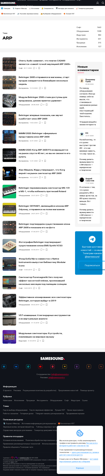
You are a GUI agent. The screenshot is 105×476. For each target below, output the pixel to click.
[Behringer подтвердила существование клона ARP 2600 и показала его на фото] (9, 227)
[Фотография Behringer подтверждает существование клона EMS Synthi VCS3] (9, 246)
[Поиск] (102, 3)
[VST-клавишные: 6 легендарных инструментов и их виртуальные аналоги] (9, 319)
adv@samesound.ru (56, 377)
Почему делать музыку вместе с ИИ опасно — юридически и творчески (87, 164)
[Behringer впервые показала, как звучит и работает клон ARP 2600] (9, 119)
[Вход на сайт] (98, 3)
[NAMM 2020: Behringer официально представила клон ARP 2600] (9, 137)
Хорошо (80, 468)
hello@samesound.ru (60, 374)
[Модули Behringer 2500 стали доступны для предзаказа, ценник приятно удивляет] (9, 101)
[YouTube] (40, 366)
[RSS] (101, 366)
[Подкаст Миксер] (77, 366)
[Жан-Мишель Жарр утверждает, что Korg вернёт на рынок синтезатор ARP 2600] (9, 173)
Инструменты (24, 88)
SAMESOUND (24, 458)
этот (12, 462)
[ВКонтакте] (16, 366)
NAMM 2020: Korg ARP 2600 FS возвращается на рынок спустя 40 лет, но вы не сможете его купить (44, 153)
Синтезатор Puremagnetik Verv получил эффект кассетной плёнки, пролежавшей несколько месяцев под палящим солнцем (43, 280)
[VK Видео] (52, 366)
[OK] (89, 366)
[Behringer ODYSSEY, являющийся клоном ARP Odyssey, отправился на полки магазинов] (9, 209)
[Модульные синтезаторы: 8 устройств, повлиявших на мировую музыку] (9, 337)
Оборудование (24, 105)
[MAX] (28, 366)
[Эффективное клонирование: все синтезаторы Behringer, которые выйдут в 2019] (9, 301)
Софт (21, 68)
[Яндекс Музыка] (64, 366)
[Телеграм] (4, 366)
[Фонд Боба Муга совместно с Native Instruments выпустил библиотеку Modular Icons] (9, 264)
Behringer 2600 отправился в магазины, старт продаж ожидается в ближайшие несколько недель (44, 80)
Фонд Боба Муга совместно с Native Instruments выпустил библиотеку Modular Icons (42, 262)
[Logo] (8, 3)
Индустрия (23, 341)
